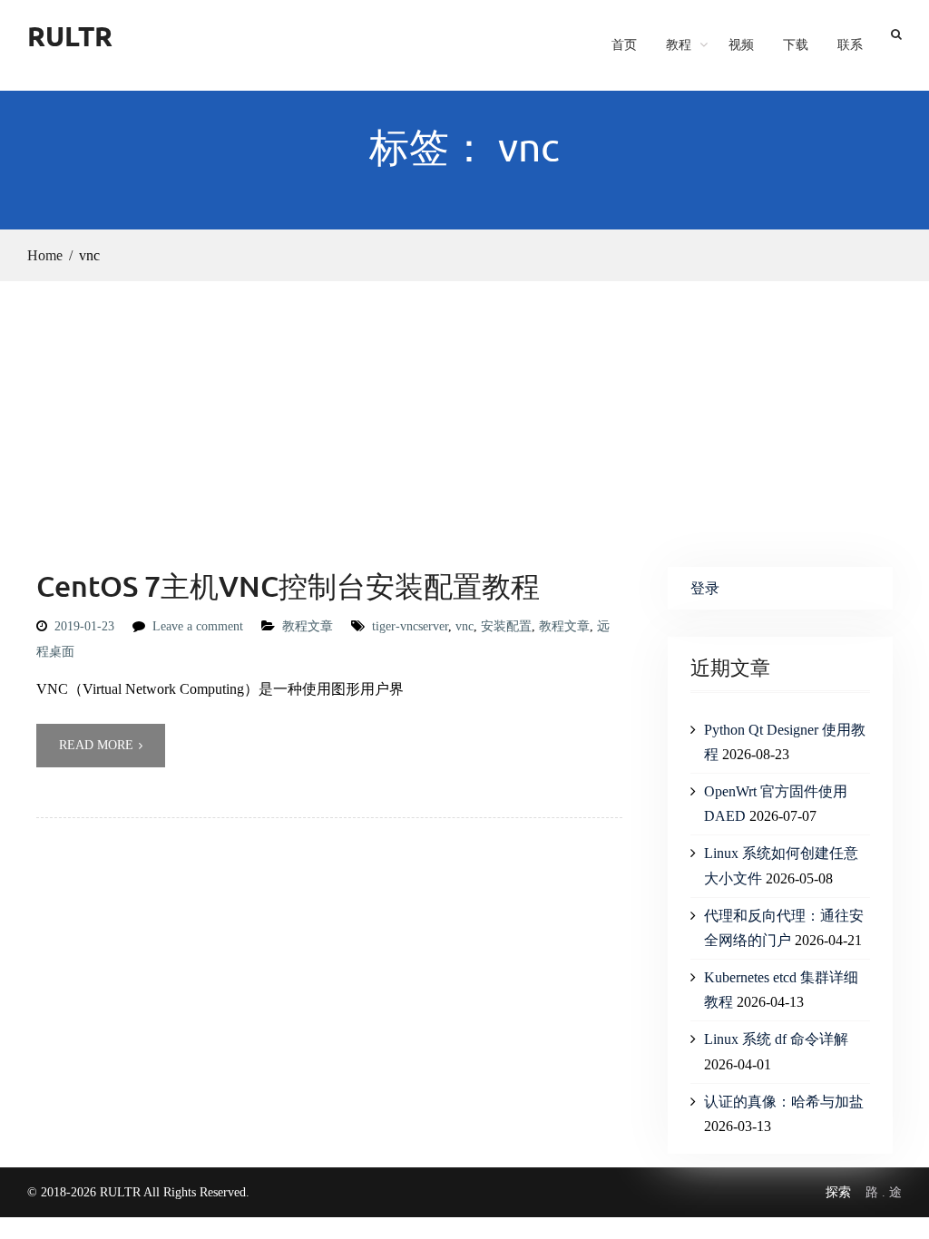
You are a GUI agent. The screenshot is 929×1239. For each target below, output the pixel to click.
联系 (850, 44)
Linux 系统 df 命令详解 (776, 1039)
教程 (678, 44)
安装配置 (506, 626)
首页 (624, 44)
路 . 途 (883, 1192)
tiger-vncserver (410, 626)
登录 (704, 588)
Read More (96, 745)
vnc (464, 626)
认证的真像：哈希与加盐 (784, 1101)
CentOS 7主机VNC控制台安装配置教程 (288, 585)
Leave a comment (197, 626)
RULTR (69, 36)
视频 (741, 44)
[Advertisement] (464, 417)
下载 (795, 44)
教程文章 (307, 626)
